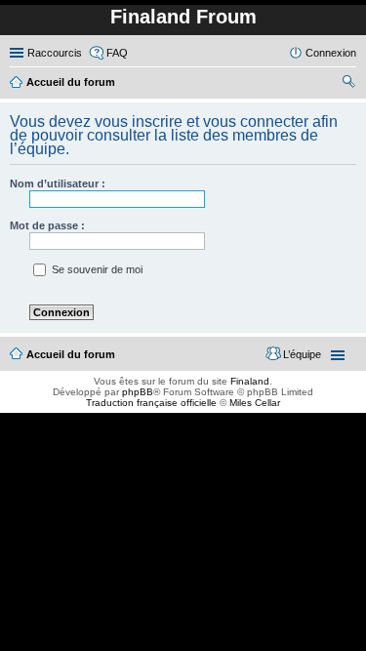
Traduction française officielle (151, 402)
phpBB (137, 392)
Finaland (249, 381)
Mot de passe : (47, 225)
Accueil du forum (70, 354)
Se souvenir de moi (95, 269)
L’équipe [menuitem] (302, 354)
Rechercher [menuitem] (348, 84)
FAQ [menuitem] (117, 53)
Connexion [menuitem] (330, 53)
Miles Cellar (254, 402)
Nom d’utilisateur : (57, 183)
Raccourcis (54, 53)
